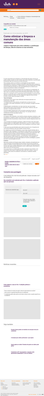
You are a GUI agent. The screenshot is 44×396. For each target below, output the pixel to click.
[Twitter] (41, 394)
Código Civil (4, 386)
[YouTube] (42, 394)
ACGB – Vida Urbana (37, 382)
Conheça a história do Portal (27, 382)
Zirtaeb (6, 154)
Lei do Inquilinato (5, 388)
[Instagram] (17, 4)
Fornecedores (14, 382)
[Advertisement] (22, 363)
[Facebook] (14, 4)
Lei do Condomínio (5, 387)
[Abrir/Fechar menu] (39, 4)
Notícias (6, 17)
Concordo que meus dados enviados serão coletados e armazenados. (29, 201)
